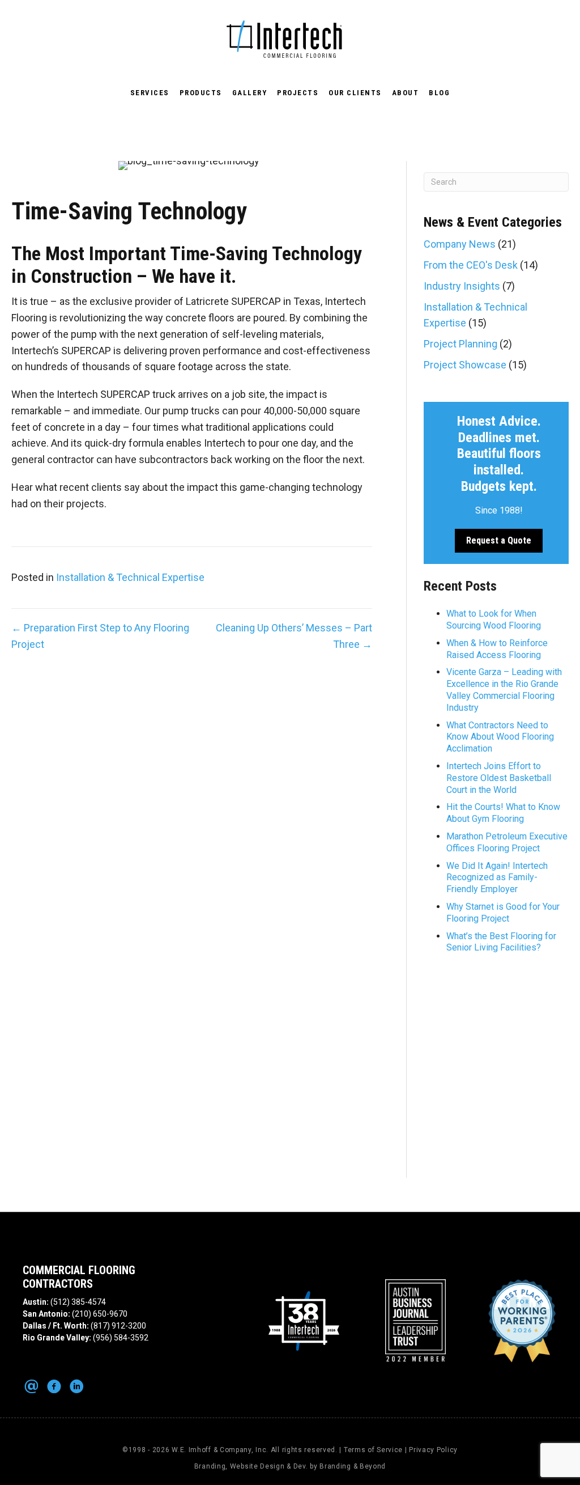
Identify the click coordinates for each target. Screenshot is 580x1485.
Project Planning (460, 344)
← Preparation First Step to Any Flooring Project (100, 636)
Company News (460, 244)
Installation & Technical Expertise (130, 577)
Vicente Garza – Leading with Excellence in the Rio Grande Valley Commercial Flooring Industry (504, 689)
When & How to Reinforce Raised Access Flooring (497, 649)
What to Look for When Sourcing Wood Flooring (493, 619)
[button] (31, 1386)
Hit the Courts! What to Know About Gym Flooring (503, 812)
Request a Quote (498, 540)
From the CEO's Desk (471, 265)
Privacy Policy (433, 1450)
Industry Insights (462, 286)
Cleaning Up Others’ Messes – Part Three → (294, 636)
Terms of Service (373, 1450)
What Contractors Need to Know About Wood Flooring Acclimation (500, 737)
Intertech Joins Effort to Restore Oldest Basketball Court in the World (498, 778)
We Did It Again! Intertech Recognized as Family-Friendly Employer (497, 877)
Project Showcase (465, 365)
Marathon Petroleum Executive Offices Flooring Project (507, 842)
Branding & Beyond (352, 1466)
